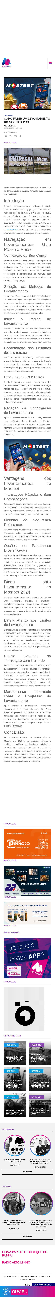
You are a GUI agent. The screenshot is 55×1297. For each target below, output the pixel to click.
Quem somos (8, 1276)
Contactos (47, 1276)
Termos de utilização (27, 1279)
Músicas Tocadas (18, 1276)
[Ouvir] (6, 136)
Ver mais (27, 1171)
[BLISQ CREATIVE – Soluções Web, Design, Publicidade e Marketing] (27, 1284)
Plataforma (12, 229)
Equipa (27, 1276)
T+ (15, 136)
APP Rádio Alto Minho (37, 1276)
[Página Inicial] (6, 62)
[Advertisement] (27, 27)
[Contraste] (21, 136)
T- (10, 136)
